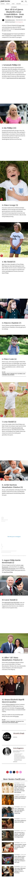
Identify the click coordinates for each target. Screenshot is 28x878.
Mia (3, 264)
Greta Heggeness (19, 22)
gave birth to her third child (12, 602)
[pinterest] (1, 59)
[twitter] (14, 772)
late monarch (7, 33)
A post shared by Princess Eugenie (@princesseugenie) (14, 555)
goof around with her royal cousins (16, 78)
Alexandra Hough (10, 20)
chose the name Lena (17, 427)
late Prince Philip (8, 572)
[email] (20, 772)
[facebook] (11, 772)
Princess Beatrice (10, 704)
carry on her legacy (20, 29)
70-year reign (20, 25)
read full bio (15, 761)
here (17, 716)
